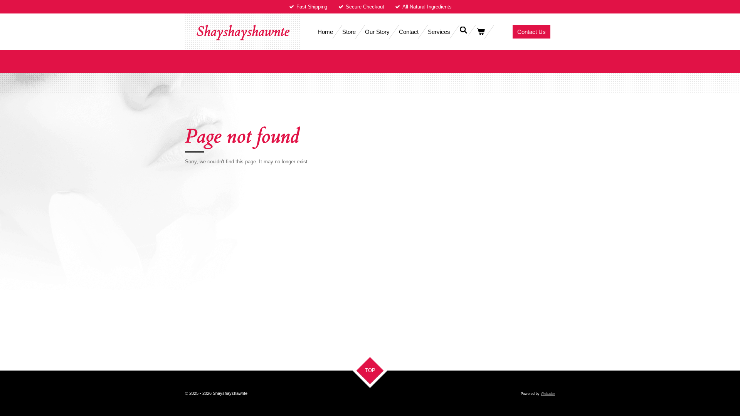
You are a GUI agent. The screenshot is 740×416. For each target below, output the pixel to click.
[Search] (463, 30)
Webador (548, 394)
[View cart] (480, 32)
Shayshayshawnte (243, 31)
